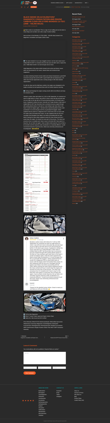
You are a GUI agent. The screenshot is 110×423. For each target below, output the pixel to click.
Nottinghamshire (43, 404)
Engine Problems (75, 73)
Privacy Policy (77, 398)
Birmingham (42, 392)
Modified (74, 128)
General (73, 82)
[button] (63, 3)
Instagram (59, 396)
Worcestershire (42, 413)
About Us (76, 390)
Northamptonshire (43, 402)
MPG (73, 132)
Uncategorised (75, 191)
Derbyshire (41, 396)
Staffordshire (42, 409)
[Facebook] (23, 400)
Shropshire (41, 407)
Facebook (58, 390)
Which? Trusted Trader (76, 7)
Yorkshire (41, 415)
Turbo (73, 185)
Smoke (73, 171)
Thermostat (74, 176)
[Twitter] (25, 400)
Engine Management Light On (78, 26)
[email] (22, 7)
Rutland (40, 406)
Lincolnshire (42, 400)
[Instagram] (28, 400)
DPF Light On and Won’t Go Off (78, 16)
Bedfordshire (42, 390)
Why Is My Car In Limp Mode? (78, 30)
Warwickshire (42, 411)
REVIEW (74, 155)
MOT (73, 130)
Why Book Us (77, 394)
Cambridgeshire (43, 394)
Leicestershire (42, 398)
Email (57, 392)
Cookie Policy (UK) (79, 400)
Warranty (74, 203)
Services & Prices (78, 392)
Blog (75, 396)
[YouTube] (30, 400)
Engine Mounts (75, 71)
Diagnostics (74, 60)
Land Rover (74, 109)
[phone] (28, 7)
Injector (73, 93)
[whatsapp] (25, 7)
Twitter (58, 394)
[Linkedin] (33, 400)
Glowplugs (74, 84)
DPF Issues (74, 65)
